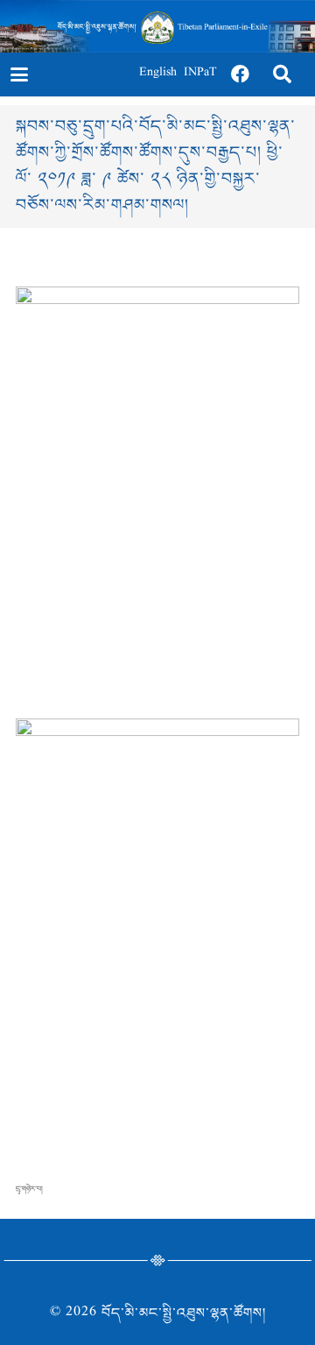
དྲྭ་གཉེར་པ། (29, 1189)
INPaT (200, 74)
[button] (19, 74)
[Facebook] (240, 74)
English (158, 74)
